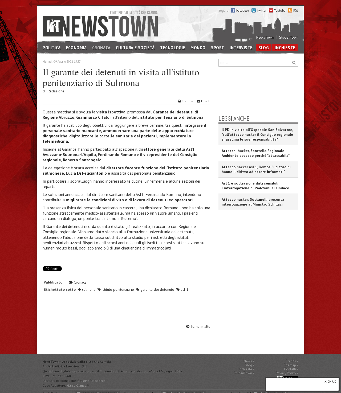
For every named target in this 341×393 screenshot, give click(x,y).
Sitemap (290, 365)
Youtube (280, 10)
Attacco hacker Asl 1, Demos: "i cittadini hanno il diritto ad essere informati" (256, 169)
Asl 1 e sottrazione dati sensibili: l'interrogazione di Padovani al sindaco (255, 185)
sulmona (88, 289)
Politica (52, 47)
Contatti (290, 369)
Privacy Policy (286, 373)
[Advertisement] (126, 309)
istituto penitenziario (117, 289)
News (247, 361)
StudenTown (288, 37)
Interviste (241, 47)
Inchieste (285, 47)
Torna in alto (199, 326)
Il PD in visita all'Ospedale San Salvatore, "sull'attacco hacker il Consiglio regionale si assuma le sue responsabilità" (257, 134)
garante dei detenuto (156, 289)
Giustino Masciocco (91, 381)
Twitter (261, 10)
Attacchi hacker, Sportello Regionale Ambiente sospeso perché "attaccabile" (256, 153)
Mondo (198, 47)
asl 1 (184, 289)
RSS (295, 10)
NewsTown (265, 37)
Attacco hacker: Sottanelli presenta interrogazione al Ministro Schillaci (253, 202)
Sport (217, 47)
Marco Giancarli (78, 385)
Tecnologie (172, 47)
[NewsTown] (100, 23)
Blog (263, 47)
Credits (291, 361)
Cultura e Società (135, 47)
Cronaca (101, 47)
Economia (76, 47)
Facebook (242, 10)
